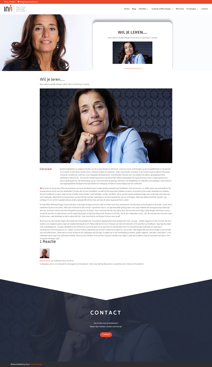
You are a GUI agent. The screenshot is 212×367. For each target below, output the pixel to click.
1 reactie (153, 37)
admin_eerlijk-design (121, 37)
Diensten (142, 9)
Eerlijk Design (36, 364)
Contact (204, 9)
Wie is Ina (180, 9)
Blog (134, 9)
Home (126, 9)
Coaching (145, 37)
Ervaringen (191, 9)
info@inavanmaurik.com (29, 2)
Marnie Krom (45, 260)
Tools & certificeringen (161, 9)
